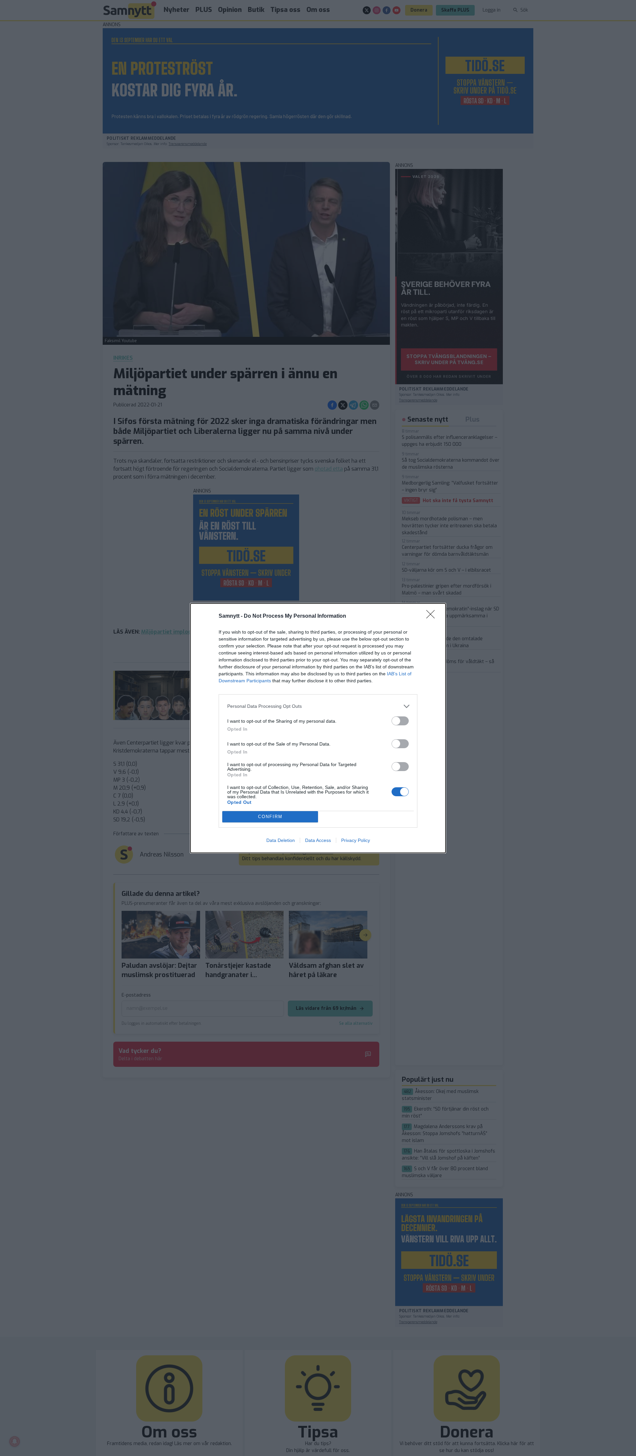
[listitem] (318, 706)
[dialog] (318, 728)
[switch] (400, 720)
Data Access (318, 840)
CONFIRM (270, 816)
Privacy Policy (355, 840)
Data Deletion (280, 840)
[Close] (432, 616)
